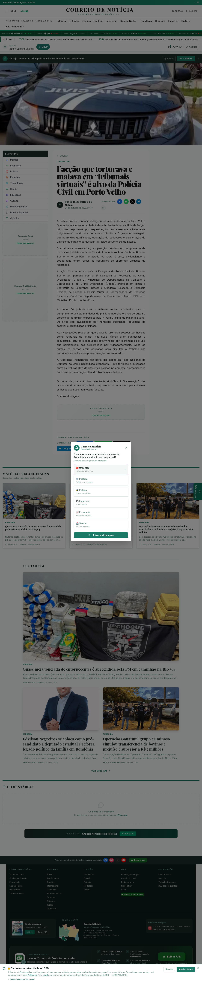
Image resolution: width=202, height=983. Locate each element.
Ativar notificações (104, 535)
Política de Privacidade (38, 975)
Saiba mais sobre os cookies (23, 979)
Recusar (169, 969)
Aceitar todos (186, 969)
